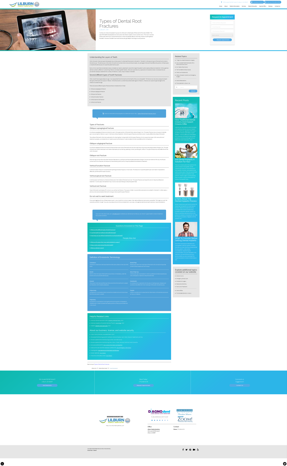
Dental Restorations (181, 80)
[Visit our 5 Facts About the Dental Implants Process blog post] (186, 197)
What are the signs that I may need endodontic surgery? (105, 242)
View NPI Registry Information (124, 347)
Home (220, 6)
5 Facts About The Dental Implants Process (186, 200)
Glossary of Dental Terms (114, 320)
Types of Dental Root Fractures (101, 364)
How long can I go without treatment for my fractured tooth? (107, 235)
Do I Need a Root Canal (182, 67)
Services (244, 6)
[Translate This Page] (284, 463)
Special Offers (262, 6)
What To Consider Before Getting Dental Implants (186, 239)
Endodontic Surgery (181, 281)
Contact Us (277, 6)
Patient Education (252, 6)
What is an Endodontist (182, 72)
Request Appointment (143, 385)
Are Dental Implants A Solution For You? (184, 160)
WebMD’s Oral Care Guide (101, 325)
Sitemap (95, 450)
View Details (103, 353)
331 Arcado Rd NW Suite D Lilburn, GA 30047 (235, 2)
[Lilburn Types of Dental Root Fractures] (48, 50)
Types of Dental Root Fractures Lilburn (147, 113)
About (226, 6)
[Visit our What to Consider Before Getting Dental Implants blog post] (186, 236)
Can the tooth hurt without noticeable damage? (103, 232)
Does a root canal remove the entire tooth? (102, 245)
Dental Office (179, 290)
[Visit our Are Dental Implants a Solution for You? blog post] (186, 157)
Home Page (118, 323)
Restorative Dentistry (181, 284)
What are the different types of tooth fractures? (103, 230)
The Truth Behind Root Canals (183, 69)
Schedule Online (258, 2)
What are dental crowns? (97, 248)
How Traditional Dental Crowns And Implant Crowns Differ (185, 122)
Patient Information (235, 6)
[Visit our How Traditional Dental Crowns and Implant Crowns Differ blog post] (186, 117)
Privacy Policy (90, 450)
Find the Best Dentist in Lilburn (183, 293)
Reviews (270, 6)
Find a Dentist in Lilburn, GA (183, 83)
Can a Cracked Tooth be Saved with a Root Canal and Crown (185, 63)
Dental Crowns (180, 276)
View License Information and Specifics (112, 345)
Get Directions (47, 385)
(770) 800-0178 (115, 214)
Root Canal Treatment (181, 286)
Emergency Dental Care (182, 278)
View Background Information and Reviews (108, 350)
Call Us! (273, 2)
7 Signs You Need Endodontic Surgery (185, 60)
